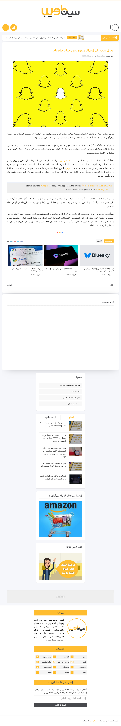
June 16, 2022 (102, 189)
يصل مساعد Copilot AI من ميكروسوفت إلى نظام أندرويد (61, 270)
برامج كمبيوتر (81, 37)
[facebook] (36, 721)
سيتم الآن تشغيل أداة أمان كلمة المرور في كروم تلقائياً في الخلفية (26, 270)
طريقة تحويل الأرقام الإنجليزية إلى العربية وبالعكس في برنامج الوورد (44, 37)
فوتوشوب (83, 667)
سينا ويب (94, 721)
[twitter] (31, 721)
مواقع (67, 672)
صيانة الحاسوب (46, 662)
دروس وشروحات (63, 662)
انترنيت (66, 657)
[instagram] (21, 721)
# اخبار (99, 241)
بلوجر (84, 662)
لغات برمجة (47, 667)
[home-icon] (115, 27)
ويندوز (49, 672)
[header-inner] (60, 11)
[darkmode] (13, 27)
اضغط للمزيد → (50, 640)
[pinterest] (5, 721)
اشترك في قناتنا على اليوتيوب (71, 397)
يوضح (67, 168)
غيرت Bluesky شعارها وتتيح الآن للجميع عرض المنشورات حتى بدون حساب (99, 270)
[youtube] (26, 721)
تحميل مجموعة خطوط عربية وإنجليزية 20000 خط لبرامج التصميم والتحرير (54, 438)
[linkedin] (15, 721)
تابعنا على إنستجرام (74, 404)
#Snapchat (45, 186)
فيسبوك (66, 667)
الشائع (71, 417)
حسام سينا (101, 56)
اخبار (84, 657)
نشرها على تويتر (66, 160)
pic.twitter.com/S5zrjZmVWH (98, 186)
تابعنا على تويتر (75, 391)
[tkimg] (90, 37)
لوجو (84, 672)
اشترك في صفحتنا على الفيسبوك (70, 385)
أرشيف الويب (50, 417)
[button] (110, 27)
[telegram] (10, 721)
